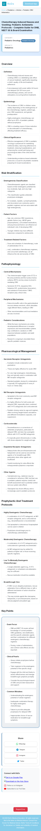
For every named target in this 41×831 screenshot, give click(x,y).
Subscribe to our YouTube (16, 789)
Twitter (22, 761)
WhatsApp (22, 744)
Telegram (22, 749)
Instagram (22, 755)
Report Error (20, 809)
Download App (31, 4)
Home (4, 10)
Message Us (22, 827)
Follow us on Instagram (15, 785)
